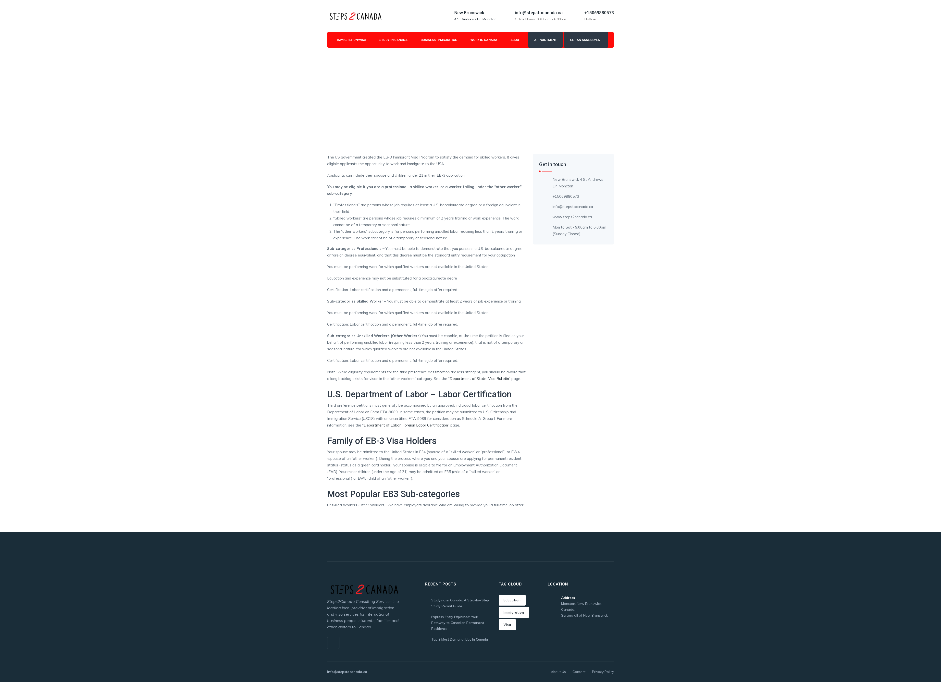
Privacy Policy (603, 672)
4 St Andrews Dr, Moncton (475, 19)
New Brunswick (469, 12)
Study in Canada (393, 40)
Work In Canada (483, 40)
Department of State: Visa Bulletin (479, 378)
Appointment (545, 40)
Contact (578, 672)
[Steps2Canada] (355, 16)
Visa (507, 625)
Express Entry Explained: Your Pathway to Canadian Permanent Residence (457, 623)
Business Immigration (439, 40)
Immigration (514, 612)
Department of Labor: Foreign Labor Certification (406, 425)
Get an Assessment (586, 40)
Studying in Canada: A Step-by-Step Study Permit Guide (460, 603)
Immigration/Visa (351, 40)
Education (512, 600)
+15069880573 (599, 12)
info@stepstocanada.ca (539, 12)
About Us (558, 672)
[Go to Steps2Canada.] (328, 97)
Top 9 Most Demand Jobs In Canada (459, 639)
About (515, 40)
